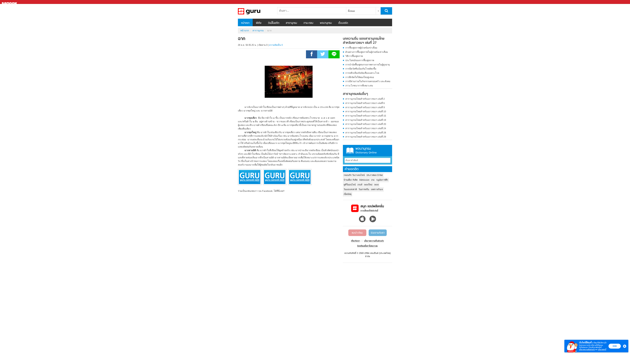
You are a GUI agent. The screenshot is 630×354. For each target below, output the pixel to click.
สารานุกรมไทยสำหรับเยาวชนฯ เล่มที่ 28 (365, 132)
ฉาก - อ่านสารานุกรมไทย (255, 11)
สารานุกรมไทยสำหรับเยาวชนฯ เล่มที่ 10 (365, 111)
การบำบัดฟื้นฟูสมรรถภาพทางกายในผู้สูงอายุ (367, 64)
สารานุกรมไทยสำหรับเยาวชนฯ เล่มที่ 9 (365, 107)
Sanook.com (10, 2)
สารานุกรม (291, 23)
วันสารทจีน (364, 189)
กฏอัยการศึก (382, 180)
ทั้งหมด (351, 11)
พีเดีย (258, 23)
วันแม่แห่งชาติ (350, 189)
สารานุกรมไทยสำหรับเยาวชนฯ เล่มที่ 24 (365, 128)
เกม (373, 180)
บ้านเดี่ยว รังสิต (350, 180)
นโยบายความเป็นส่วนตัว (587, 349)
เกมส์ (359, 184)
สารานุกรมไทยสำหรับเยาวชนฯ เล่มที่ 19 (365, 120)
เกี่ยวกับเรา (355, 241)
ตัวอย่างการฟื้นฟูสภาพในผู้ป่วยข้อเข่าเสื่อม (366, 52)
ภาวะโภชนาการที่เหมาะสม (359, 85)
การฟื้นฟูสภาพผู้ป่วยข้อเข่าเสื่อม (361, 47)
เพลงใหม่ (368, 184)
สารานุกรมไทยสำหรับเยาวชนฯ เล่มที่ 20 (365, 124)
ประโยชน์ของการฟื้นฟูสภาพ (359, 60)
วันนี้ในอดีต (273, 23)
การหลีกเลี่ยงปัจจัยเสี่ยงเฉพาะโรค (362, 73)
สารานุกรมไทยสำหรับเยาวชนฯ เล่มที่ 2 (365, 99)
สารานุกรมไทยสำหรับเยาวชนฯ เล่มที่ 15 (365, 115)
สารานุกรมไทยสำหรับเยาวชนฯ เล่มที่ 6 (365, 103)
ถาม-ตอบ (308, 23)
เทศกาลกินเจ (377, 189)
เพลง (376, 184)
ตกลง (615, 346)
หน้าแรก (245, 23)
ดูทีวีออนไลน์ (350, 184)
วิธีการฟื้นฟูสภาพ (354, 56)
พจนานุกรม (326, 23)
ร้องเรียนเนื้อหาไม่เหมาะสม (367, 246)
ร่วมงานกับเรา (378, 233)
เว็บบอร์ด (343, 23)
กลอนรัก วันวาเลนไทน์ (354, 175)
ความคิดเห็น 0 (276, 45)
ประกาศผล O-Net (375, 175)
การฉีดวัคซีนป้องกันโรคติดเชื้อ (360, 68)
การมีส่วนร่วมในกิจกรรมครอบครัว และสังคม (367, 81)
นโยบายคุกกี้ (602, 349)
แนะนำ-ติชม (357, 233)
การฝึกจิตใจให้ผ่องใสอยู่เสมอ (359, 77)
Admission (364, 180)
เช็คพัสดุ (347, 194)
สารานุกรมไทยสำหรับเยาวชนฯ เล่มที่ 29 (365, 136)
